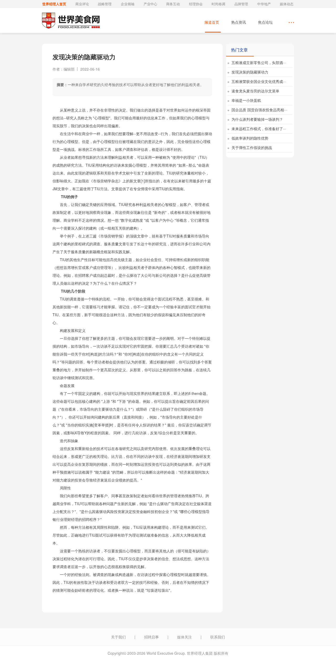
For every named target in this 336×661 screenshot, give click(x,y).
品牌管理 (241, 3)
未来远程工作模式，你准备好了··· (258, 128)
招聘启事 (151, 636)
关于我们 (118, 636)
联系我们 (217, 636)
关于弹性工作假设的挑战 (251, 147)
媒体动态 (286, 3)
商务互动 (173, 3)
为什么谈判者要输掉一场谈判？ (256, 119)
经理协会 (196, 3)
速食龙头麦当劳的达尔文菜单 (254, 90)
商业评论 (82, 3)
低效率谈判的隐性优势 (249, 138)
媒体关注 (184, 636)
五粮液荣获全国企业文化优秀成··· (258, 81)
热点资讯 (238, 22)
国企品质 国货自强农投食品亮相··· (258, 109)
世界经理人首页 (54, 3)
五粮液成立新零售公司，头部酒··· (258, 62)
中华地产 (264, 3)
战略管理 (105, 3)
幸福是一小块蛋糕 (245, 100)
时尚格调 (218, 3)
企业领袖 (127, 3)
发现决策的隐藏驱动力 (249, 72)
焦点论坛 (265, 22)
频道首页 (211, 22)
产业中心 (150, 3)
